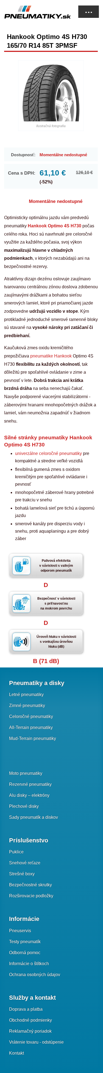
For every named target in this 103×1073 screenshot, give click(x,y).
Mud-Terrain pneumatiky (32, 738)
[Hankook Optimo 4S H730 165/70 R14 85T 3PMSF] (51, 93)
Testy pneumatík (25, 941)
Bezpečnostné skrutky (30, 884)
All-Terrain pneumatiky (31, 727)
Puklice (16, 852)
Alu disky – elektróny (29, 795)
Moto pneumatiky (25, 773)
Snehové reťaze (24, 862)
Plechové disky (24, 806)
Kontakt (16, 1053)
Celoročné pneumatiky (31, 716)
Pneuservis (20, 930)
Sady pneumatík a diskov (33, 817)
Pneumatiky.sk (31, 12)
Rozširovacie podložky (31, 895)
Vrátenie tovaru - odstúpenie (36, 1042)
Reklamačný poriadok (30, 1031)
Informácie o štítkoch (29, 963)
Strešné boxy (22, 873)
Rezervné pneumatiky (30, 784)
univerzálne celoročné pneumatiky (48, 453)
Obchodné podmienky (30, 1020)
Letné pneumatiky (26, 694)
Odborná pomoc (24, 952)
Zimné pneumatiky (27, 705)
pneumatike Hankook (51, 356)
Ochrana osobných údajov (34, 974)
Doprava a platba (26, 1009)
